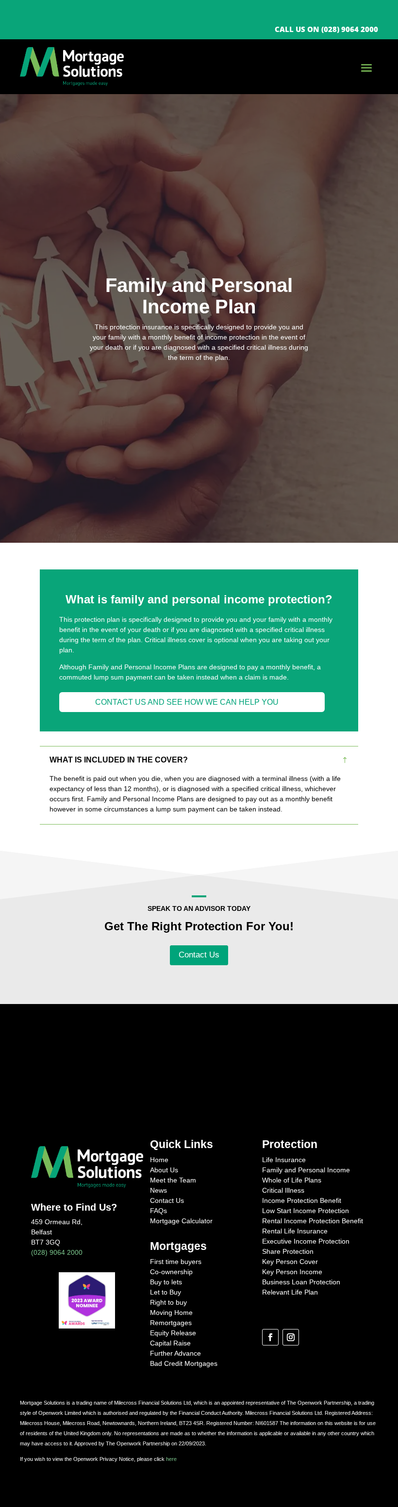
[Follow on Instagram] (290, 1337)
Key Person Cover (290, 1261)
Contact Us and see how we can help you (187, 702)
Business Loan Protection (301, 1282)
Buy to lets (166, 1282)
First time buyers (175, 1261)
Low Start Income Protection (305, 1211)
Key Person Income (292, 1272)
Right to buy (168, 1302)
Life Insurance (284, 1160)
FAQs (158, 1211)
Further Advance (175, 1353)
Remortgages (171, 1323)
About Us (164, 1170)
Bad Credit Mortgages (183, 1363)
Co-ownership (171, 1272)
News (158, 1190)
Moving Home (171, 1312)
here (171, 1459)
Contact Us (199, 954)
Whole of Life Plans (291, 1180)
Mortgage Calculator (181, 1221)
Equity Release (173, 1333)
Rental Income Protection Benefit (312, 1221)
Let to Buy (165, 1292)
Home (159, 1160)
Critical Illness (283, 1190)
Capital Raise (170, 1343)
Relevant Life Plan (290, 1292)
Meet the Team (173, 1180)
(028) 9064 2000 (57, 1252)
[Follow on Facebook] (270, 1337)
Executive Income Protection (305, 1241)
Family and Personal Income (306, 1170)
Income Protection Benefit (301, 1200)
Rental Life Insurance (295, 1231)
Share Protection (288, 1251)
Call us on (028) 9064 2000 (326, 29)
